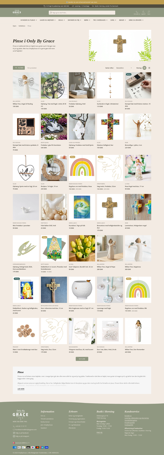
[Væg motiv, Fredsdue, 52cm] (110, 168)
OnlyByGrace (73, 101)
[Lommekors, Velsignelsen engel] (138, 207)
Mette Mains (45, 264)
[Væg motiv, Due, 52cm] (54, 331)
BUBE (126, 142)
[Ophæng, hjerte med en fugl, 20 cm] (26, 168)
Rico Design (128, 101)
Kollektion (22, 26)
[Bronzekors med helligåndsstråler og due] (110, 207)
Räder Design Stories (75, 184)
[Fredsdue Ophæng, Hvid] (82, 85)
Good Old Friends (74, 142)
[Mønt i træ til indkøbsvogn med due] (26, 331)
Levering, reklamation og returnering (137, 418)
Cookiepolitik (129, 425)
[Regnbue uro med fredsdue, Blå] (138, 290)
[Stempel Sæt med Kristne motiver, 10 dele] (138, 85)
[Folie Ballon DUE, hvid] (54, 207)
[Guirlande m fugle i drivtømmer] (110, 85)
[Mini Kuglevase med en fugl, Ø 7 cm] (82, 290)
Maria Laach (73, 223)
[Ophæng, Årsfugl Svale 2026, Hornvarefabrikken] (26, 248)
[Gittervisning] (144, 68)
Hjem (14, 26)
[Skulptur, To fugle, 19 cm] (54, 168)
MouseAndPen (73, 347)
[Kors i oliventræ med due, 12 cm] (54, 290)
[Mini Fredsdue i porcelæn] (26, 207)
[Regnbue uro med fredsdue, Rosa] (82, 168)
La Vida (127, 184)
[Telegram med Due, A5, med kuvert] (82, 331)
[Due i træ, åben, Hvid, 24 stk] (110, 331)
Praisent (15, 347)
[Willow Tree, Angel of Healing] (26, 85)
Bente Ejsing (45, 142)
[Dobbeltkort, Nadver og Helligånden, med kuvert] (26, 290)
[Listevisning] (149, 68)
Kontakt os (128, 416)
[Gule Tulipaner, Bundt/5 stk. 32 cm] (82, 248)
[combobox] (82, 13)
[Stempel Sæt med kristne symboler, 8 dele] (26, 127)
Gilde (42, 101)
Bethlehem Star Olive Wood (49, 306)
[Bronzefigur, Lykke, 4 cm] (138, 127)
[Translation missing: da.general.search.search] (51, 13)
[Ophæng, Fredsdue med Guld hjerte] (82, 127)
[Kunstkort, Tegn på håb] (82, 207)
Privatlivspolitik (130, 423)
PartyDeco (44, 223)
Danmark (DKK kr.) (21, 443)
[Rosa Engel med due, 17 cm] (138, 168)
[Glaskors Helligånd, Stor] (110, 127)
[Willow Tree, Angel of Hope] (110, 248)
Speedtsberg (101, 184)
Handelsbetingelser (131, 420)
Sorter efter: (109, 68)
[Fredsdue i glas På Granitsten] (54, 127)
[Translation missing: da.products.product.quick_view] (37, 76)
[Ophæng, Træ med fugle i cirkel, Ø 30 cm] (54, 85)
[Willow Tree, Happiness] (138, 248)
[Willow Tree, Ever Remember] (138, 331)
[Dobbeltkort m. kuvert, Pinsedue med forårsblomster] (54, 248)
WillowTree (16, 101)
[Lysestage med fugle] (110, 290)
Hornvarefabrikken (19, 264)
